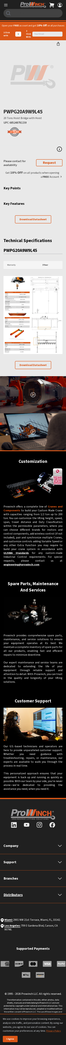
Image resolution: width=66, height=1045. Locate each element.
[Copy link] (58, 43)
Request (49, 162)
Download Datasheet (33, 219)
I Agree (10, 1039)
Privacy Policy (53, 1031)
